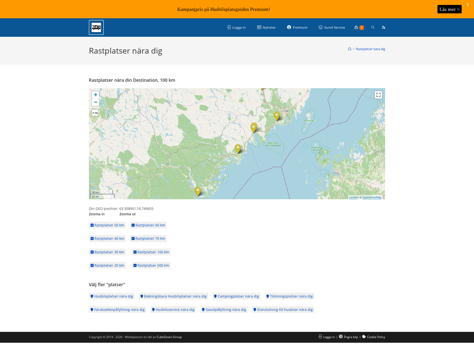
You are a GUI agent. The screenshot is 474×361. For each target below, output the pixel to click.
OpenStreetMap (371, 197)
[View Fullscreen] (378, 95)
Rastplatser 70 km (150, 238)
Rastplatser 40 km (109, 238)
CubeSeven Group (169, 337)
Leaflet (353, 197)
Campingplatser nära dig (238, 296)
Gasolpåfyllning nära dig (225, 309)
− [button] (95, 102)
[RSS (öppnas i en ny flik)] (383, 27)
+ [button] (95, 95)
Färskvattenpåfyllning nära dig (119, 309)
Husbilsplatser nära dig (113, 296)
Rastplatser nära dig (370, 49)
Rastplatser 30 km (109, 252)
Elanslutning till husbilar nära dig (284, 309)
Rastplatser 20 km (109, 265)
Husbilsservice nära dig (175, 309)
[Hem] (349, 49)
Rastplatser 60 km (150, 225)
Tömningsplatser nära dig (291, 296)
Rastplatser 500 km (153, 265)
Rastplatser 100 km (153, 252)
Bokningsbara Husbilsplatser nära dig (175, 296)
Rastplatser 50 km (109, 225)
